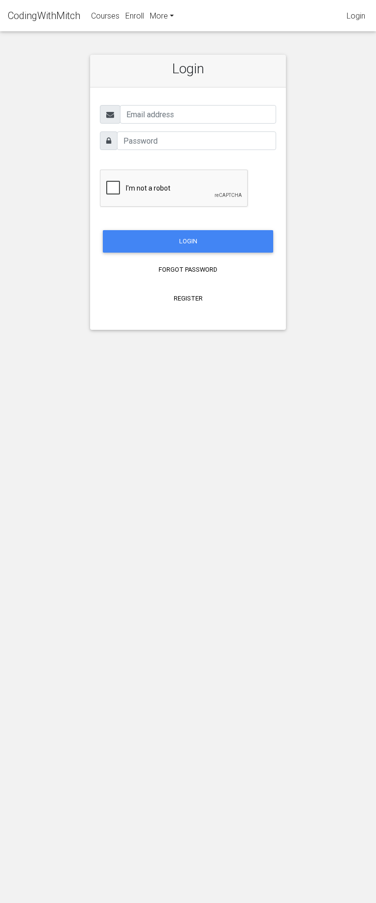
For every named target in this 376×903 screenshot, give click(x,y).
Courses (105, 16)
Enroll (134, 16)
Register (188, 298)
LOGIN (188, 241)
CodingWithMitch (44, 15)
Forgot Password (188, 269)
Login (356, 16)
